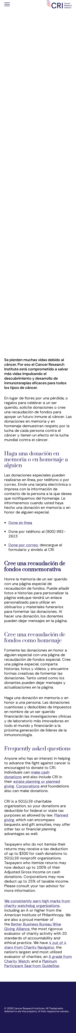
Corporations (27, 786)
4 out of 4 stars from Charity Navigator (35, 945)
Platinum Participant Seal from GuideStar (31, 963)
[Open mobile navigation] (7, 5)
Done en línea (20, 522)
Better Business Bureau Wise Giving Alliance (32, 926)
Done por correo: (23, 545)
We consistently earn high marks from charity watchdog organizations (37, 903)
